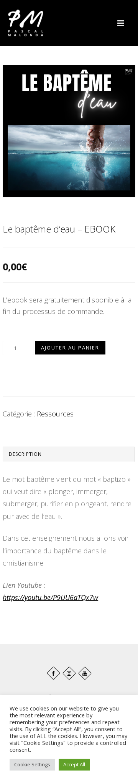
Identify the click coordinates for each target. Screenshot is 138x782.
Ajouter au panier (70, 347)
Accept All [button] (74, 764)
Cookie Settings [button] (32, 764)
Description (25, 454)
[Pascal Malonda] (26, 23)
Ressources (55, 413)
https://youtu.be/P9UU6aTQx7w (50, 597)
